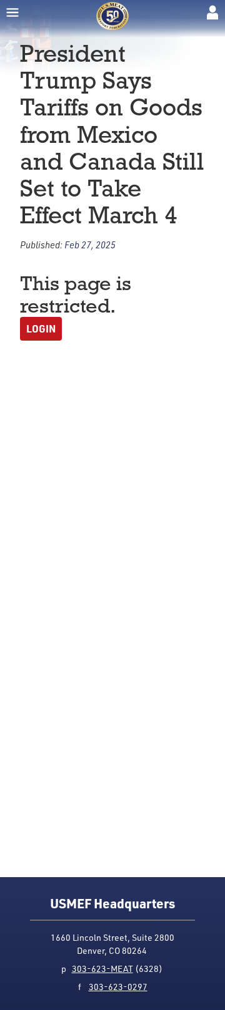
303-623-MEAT (102, 968)
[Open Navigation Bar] (12, 12)
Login (41, 328)
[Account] (212, 12)
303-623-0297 (118, 986)
